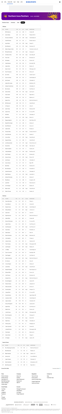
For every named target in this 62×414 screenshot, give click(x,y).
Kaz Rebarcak (7, 46)
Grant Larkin (7, 94)
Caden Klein (7, 66)
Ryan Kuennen (8, 215)
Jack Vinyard (7, 246)
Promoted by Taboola (56, 368)
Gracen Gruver (8, 157)
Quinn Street (7, 335)
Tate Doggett (7, 255)
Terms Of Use (35, 376)
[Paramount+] (26, 404)
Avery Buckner (8, 295)
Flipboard (3, 398)
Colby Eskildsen (8, 151)
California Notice (35, 383)
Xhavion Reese (8, 283)
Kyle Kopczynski (8, 365)
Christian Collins (8, 54)
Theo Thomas (7, 244)
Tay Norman (7, 97)
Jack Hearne (7, 160)
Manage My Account (21, 389)
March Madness (4, 382)
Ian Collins (7, 74)
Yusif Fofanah (7, 154)
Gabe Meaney (8, 174)
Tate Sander (7, 332)
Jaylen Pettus (8, 224)
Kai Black (7, 114)
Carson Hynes (7, 162)
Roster (22, 22)
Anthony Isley (8, 323)
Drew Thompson (8, 71)
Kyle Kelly (7, 165)
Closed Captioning (36, 381)
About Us (19, 376)
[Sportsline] (18, 404)
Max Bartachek (8, 350)
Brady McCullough (8, 123)
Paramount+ (19, 381)
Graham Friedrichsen (9, 86)
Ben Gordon (7, 88)
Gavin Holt (7, 212)
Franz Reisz (7, 229)
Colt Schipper (7, 185)
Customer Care (50, 377)
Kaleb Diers (7, 117)
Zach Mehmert (8, 125)
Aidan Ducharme (8, 258)
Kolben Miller (8, 272)
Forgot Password (20, 394)
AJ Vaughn (7, 337)
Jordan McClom (8, 329)
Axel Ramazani (8, 226)
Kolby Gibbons (8, 209)
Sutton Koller (7, 91)
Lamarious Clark (8, 298)
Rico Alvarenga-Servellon (10, 347)
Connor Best (7, 137)
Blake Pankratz (8, 353)
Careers (18, 377)
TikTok (2, 390)
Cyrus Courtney (8, 77)
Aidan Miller (7, 218)
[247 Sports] (10, 404)
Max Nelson (7, 180)
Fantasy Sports (4, 377)
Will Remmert (8, 103)
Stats (18, 22)
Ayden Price (7, 100)
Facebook (3, 394)
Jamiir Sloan (7, 108)
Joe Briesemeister (8, 143)
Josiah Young (7, 312)
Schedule (13, 22)
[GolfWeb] (53, 404)
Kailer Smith (7, 188)
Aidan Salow (7, 232)
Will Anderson (8, 32)
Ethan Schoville (8, 286)
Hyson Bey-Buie (8, 201)
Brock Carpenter (8, 315)
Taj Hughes (7, 60)
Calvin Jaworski (8, 326)
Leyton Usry (7, 111)
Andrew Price (8, 278)
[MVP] (41, 404)
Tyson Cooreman (8, 252)
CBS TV (18, 382)
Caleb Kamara (8, 63)
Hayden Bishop (8, 140)
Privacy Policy (35, 377)
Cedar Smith (7, 128)
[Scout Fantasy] (47, 404)
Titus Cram (7, 57)
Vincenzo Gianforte (9, 37)
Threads (3, 397)
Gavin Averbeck (8, 362)
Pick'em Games (4, 376)
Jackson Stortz (8, 241)
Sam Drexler (7, 80)
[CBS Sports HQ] (28, 402)
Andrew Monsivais (8, 177)
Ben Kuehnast (8, 168)
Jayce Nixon (7, 43)
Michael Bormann (8, 51)
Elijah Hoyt (7, 320)
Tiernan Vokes (8, 131)
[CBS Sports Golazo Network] (41, 402)
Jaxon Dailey (7, 34)
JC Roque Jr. (7, 106)
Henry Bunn (7, 145)
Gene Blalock (8, 204)
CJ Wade (7, 249)
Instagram (3, 392)
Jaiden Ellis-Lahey (8, 83)
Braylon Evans (8, 207)
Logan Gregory (8, 359)
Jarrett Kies (7, 266)
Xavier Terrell (7, 69)
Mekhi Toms (7, 309)
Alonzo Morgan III (8, 303)
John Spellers (8, 238)
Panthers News (5, 22)
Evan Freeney (8, 318)
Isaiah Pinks (7, 306)
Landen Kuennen (8, 171)
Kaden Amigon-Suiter (9, 49)
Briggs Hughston (8, 120)
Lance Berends (8, 134)
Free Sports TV (4, 379)
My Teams (19, 392)
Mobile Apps (4, 384)
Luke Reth (7, 182)
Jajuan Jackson (8, 300)
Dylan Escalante (8, 148)
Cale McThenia (8, 40)
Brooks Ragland (8, 281)
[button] (2, 2)
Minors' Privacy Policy (36, 379)
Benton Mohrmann (9, 221)
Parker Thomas (8, 191)
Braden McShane (8, 269)
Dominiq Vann (8, 289)
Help (48, 376)
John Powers (7, 275)
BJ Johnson (7, 261)
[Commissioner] (34, 404)
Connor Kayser (8, 263)
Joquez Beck (7, 292)
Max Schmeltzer (8, 235)
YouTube (3, 389)
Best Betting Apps (5, 381)
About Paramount (20, 379)
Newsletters (19, 390)
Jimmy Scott (7, 356)
